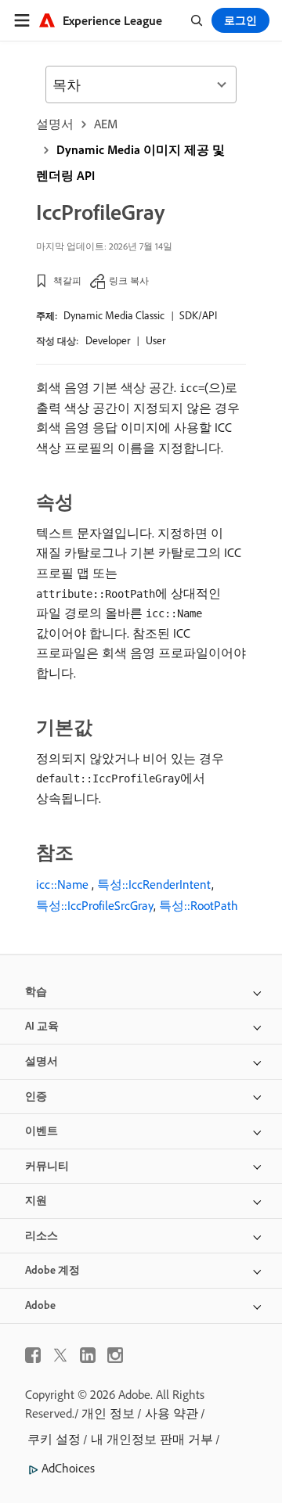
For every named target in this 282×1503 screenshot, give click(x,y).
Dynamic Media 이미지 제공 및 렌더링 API (130, 162)
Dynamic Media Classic (113, 315)
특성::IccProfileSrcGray (95, 905)
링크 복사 (129, 280)
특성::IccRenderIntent (154, 884)
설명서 (55, 123)
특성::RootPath (198, 905)
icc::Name (62, 884)
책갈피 (67, 280)
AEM (106, 123)
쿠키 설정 (54, 1439)
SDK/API (198, 315)
